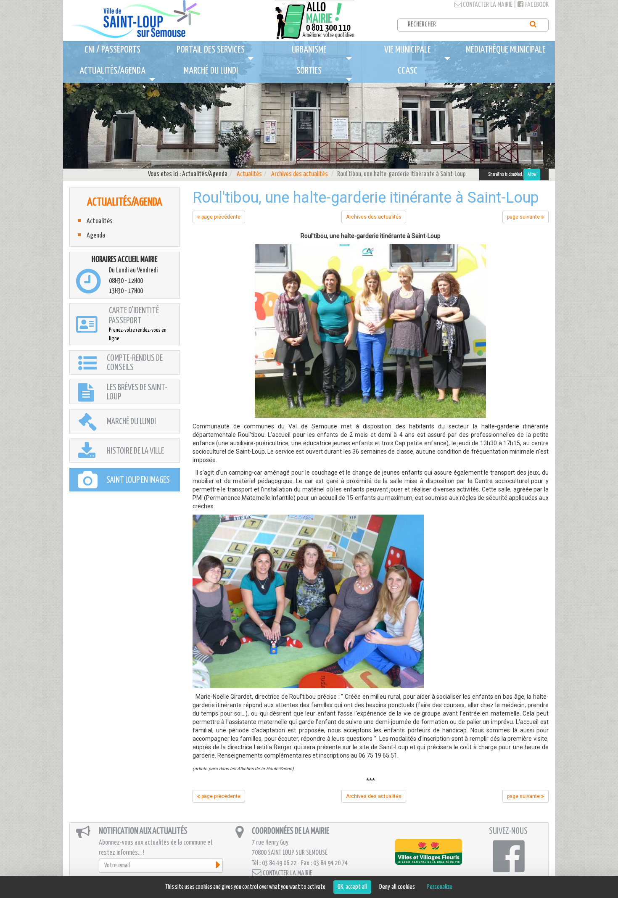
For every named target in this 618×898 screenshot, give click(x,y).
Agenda (96, 235)
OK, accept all (352, 887)
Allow (532, 174)
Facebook (536, 5)
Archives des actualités (299, 174)
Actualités (249, 174)
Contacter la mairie (487, 5)
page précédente (220, 217)
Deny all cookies (397, 887)
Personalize (439, 887)
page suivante (524, 217)
